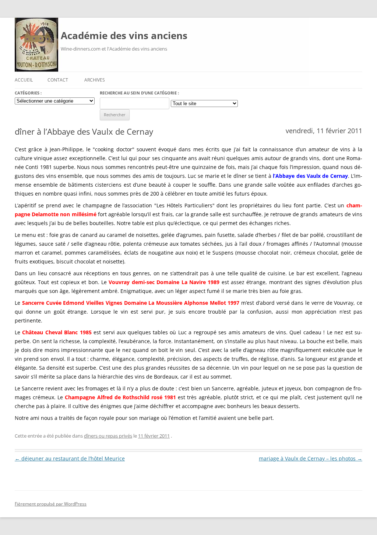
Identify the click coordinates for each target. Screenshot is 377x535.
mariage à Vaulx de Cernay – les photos (310, 458)
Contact (57, 80)
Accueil (24, 80)
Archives (94, 80)
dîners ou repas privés (108, 435)
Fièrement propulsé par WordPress (51, 504)
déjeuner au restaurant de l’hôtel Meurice (70, 458)
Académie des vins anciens (124, 35)
